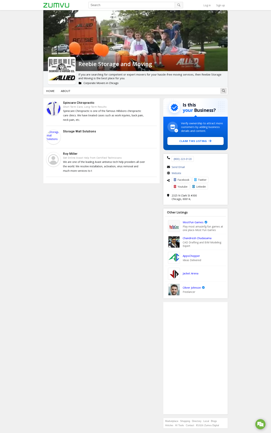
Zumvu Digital (211, 425)
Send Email (178, 167)
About (65, 91)
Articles (169, 425)
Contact (190, 425)
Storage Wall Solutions (79, 131)
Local (206, 421)
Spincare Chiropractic (79, 103)
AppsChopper (191, 256)
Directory (196, 421)
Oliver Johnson (192, 287)
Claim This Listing (193, 141)
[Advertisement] (195, 358)
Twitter (202, 180)
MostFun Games (193, 222)
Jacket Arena (190, 273)
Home (50, 91)
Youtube (182, 186)
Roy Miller (70, 153)
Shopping (185, 421)
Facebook (183, 180)
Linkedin (201, 186)
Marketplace (171, 421)
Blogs (214, 421)
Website (176, 173)
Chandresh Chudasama (197, 238)
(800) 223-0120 (183, 159)
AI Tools (179, 425)
